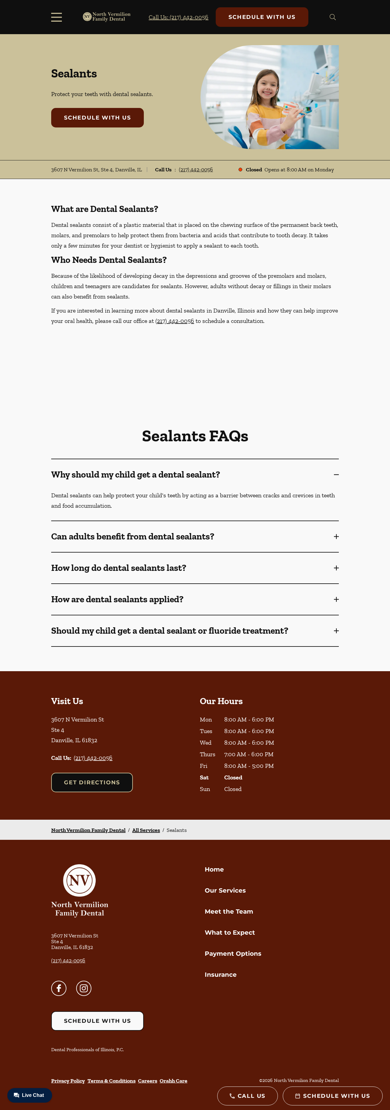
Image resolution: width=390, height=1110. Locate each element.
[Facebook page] (58, 988)
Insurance (221, 974)
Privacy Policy (68, 1080)
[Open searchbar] (333, 17)
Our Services (225, 890)
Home (214, 869)
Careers (147, 1080)
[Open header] (58, 17)
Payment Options (233, 953)
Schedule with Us (262, 17)
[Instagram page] (83, 988)
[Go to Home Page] (106, 17)
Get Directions (92, 782)
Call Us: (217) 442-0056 (178, 17)
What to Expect (230, 932)
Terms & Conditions (111, 1080)
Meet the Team (229, 911)
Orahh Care (173, 1080)
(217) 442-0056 (196, 169)
